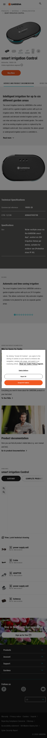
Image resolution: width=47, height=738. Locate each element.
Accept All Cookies (23, 383)
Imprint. (40, 364)
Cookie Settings (23, 370)
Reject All (23, 376)
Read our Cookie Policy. (28, 364)
